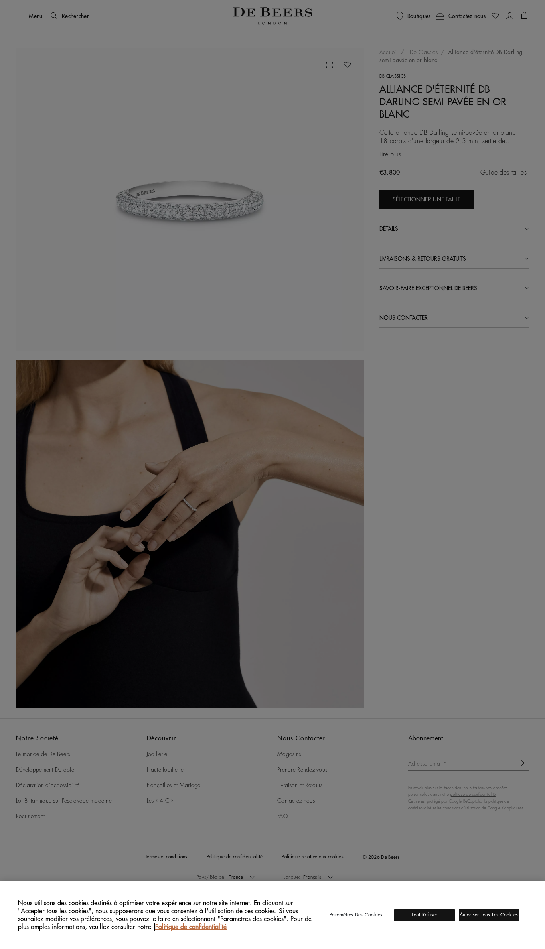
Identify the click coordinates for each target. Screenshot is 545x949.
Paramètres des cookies (356, 914)
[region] (272, 915)
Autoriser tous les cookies (489, 914)
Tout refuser (424, 914)
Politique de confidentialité (191, 927)
